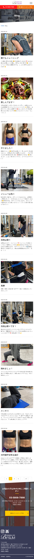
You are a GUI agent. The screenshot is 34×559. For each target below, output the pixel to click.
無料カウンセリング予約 (26, 7)
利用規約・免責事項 (5, 556)
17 (26, 478)
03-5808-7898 (9, 7)
